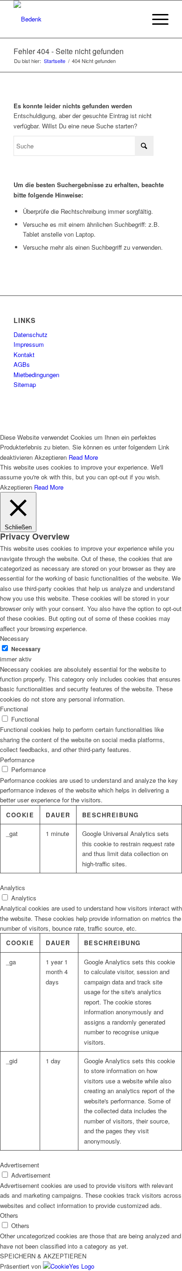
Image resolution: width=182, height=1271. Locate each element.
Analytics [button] (12, 887)
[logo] (75, 19)
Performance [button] (17, 759)
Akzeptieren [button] (51, 457)
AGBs (22, 364)
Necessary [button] (14, 638)
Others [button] (9, 1215)
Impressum (29, 344)
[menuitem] (155, 19)
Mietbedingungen (36, 374)
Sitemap (25, 384)
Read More (83, 457)
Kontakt (24, 354)
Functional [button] (14, 708)
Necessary (26, 649)
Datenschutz (31, 334)
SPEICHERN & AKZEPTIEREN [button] (43, 1255)
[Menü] (155, 19)
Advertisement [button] (19, 1164)
